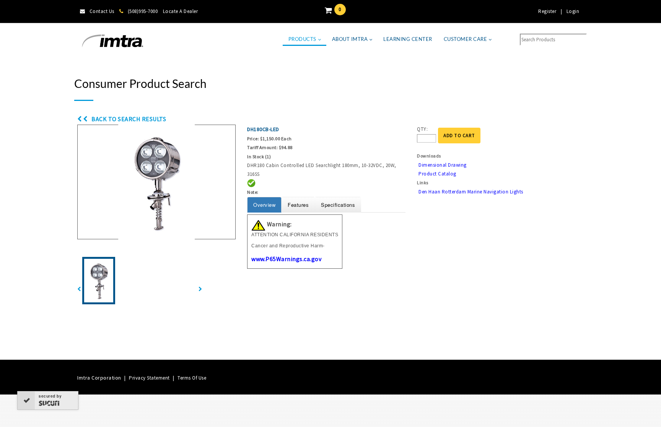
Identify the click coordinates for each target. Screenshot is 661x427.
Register (547, 11)
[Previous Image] (79, 289)
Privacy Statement (149, 378)
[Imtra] (112, 41)
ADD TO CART (459, 135)
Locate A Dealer (180, 11)
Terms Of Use (191, 378)
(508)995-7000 (143, 11)
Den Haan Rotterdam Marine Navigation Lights (470, 191)
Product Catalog (437, 173)
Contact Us (102, 11)
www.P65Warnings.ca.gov (286, 259)
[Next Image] (200, 289)
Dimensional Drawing (442, 165)
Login (573, 11)
